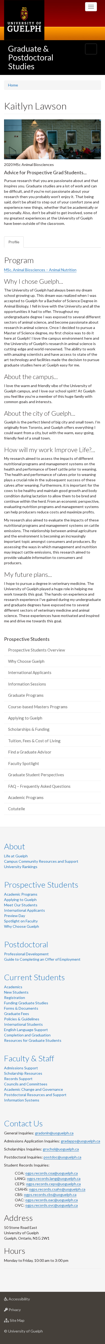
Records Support (18, 1078)
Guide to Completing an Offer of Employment (42, 959)
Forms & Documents (21, 1008)
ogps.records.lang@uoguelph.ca (53, 1178)
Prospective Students (41, 884)
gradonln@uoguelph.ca (54, 1133)
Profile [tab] (13, 242)
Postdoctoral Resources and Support (35, 1094)
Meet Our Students (20, 905)
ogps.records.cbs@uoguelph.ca (50, 1194)
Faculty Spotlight (23, 763)
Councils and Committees (25, 1084)
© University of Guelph (23, 1331)
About (14, 846)
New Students (16, 992)
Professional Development (26, 954)
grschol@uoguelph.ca (61, 1149)
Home (13, 85)
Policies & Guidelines (21, 1019)
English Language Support (26, 1029)
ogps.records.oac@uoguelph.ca (51, 1200)
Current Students (34, 977)
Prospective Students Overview (36, 650)
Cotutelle (16, 808)
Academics (13, 987)
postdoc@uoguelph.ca (62, 1157)
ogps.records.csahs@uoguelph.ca (57, 1189)
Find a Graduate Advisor (29, 751)
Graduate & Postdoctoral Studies (30, 57)
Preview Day (14, 915)
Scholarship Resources (23, 1073)
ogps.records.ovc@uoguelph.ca (51, 1205)
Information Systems (21, 1100)
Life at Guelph (16, 856)
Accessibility (27, 1300)
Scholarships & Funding (29, 729)
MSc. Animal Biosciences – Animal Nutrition (40, 269)
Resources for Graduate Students (32, 1040)
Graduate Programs (26, 695)
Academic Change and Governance (33, 1089)
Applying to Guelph (25, 717)
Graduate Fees (16, 1013)
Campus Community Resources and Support (41, 861)
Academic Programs (26, 797)
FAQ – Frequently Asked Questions (39, 786)
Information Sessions (27, 684)
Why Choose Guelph (26, 661)
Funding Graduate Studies (26, 1003)
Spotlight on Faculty (21, 921)
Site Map (25, 1322)
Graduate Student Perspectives (36, 774)
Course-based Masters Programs (38, 706)
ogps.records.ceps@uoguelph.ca (53, 1184)
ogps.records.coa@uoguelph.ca (51, 1173)
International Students (23, 1024)
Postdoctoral (26, 944)
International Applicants (29, 672)
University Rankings (20, 866)
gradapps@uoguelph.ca (80, 1141)
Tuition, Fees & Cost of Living (34, 740)
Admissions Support (21, 1068)
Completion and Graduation (27, 1035)
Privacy (23, 1311)
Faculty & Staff (29, 1058)
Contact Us (23, 1123)
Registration (14, 997)
